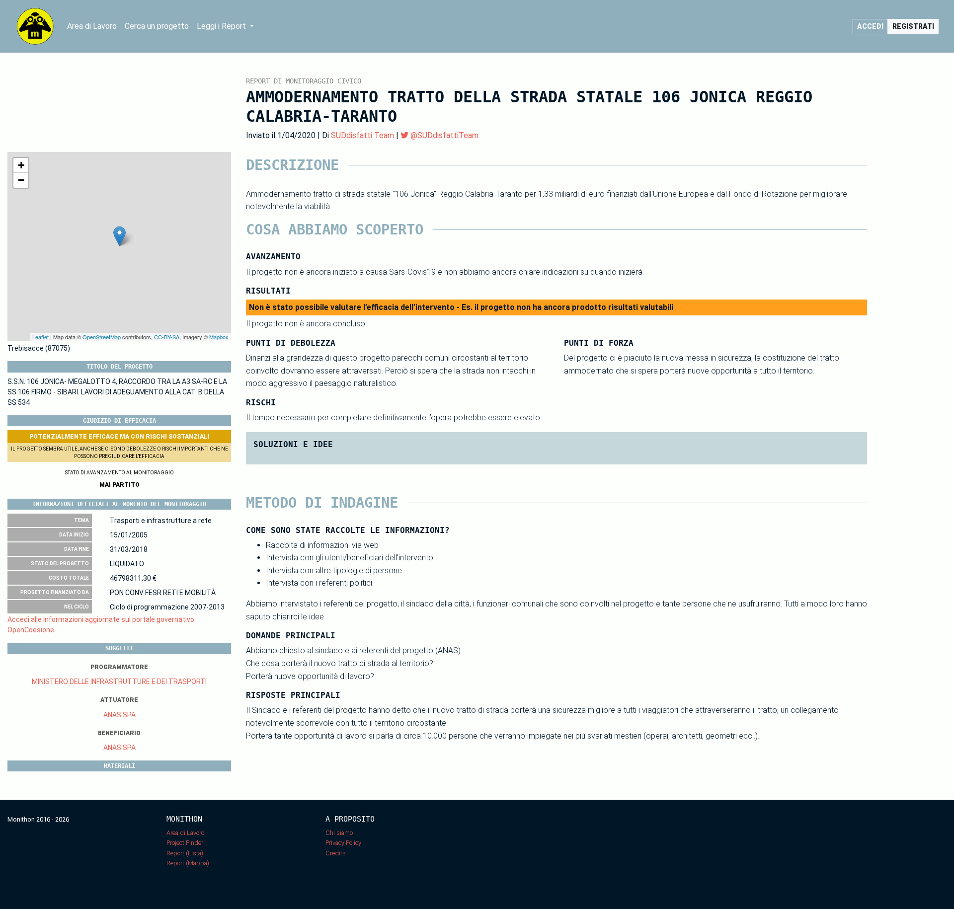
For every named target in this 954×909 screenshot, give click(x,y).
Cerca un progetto (157, 26)
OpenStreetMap (101, 337)
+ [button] (21, 165)
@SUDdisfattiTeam (443, 135)
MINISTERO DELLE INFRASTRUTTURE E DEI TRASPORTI (119, 681)
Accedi (870, 26)
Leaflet (40, 337)
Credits (335, 853)
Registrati (913, 26)
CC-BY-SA (166, 337)
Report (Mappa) (187, 863)
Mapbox (219, 337)
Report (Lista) (184, 853)
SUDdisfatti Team (362, 135)
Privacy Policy (343, 842)
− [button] (21, 180)
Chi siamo (339, 832)
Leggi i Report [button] (222, 26)
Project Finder (184, 842)
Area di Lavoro (92, 26)
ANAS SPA (119, 715)
